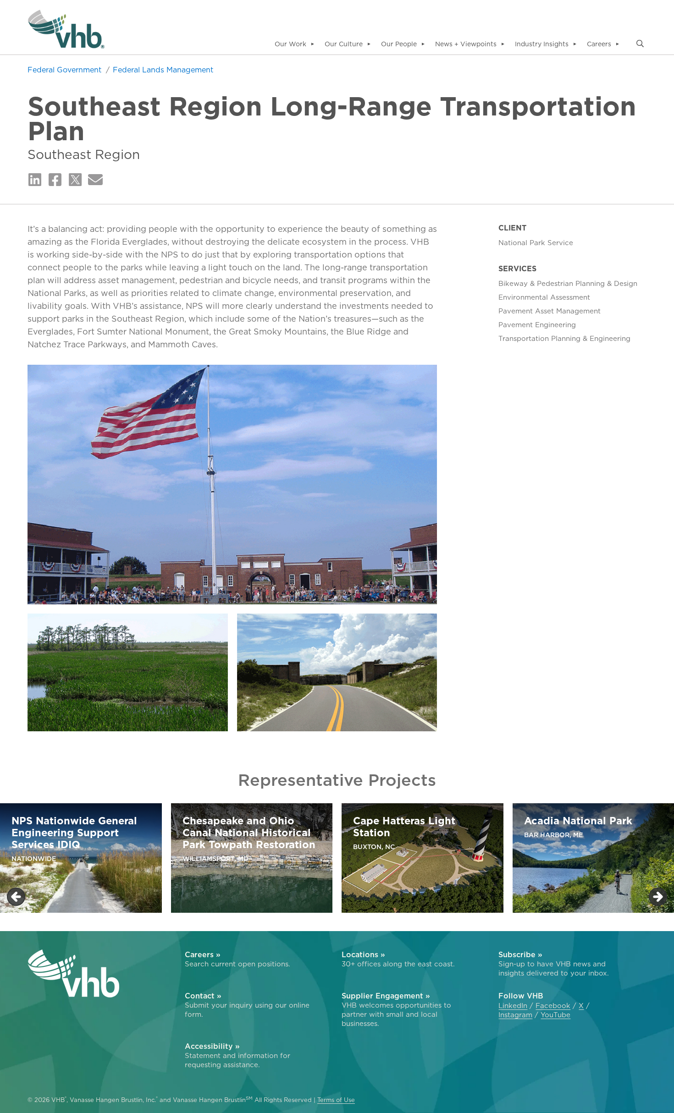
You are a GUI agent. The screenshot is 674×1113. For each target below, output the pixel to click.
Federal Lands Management (163, 70)
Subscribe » (520, 954)
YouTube (555, 1015)
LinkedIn (512, 1005)
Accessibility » (212, 1046)
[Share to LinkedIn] (35, 180)
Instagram (515, 1015)
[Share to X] (75, 180)
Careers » (203, 954)
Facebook (553, 1005)
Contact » (203, 996)
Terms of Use (336, 1100)
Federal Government (66, 70)
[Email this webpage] (95, 180)
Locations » (363, 954)
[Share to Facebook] (55, 180)
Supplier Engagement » (386, 996)
